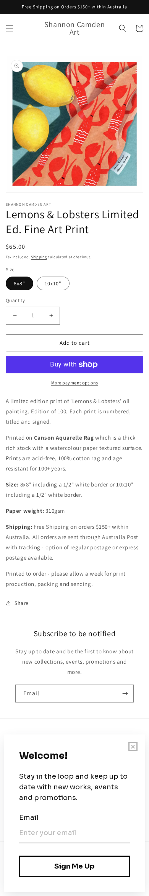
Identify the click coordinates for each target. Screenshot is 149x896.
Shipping (39, 256)
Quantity (15, 300)
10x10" (53, 283)
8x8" (19, 283)
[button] (9, 28)
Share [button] (22, 603)
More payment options (74, 383)
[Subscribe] (125, 693)
